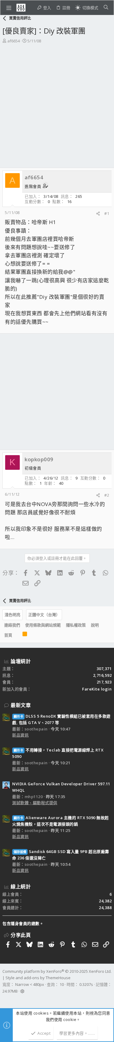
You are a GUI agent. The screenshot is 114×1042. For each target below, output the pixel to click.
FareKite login (97, 689)
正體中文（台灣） (44, 614)
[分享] (98, 213)
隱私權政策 (76, 625)
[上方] (17, 635)
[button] (9, 7)
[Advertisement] (57, 107)
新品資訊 (20, 735)
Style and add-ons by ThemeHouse (38, 977)
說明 (95, 625)
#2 (106, 495)
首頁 (8, 635)
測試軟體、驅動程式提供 (34, 802)
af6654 (13, 41)
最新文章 (21, 705)
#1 (106, 213)
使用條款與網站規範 (43, 625)
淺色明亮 (12, 614)
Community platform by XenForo (57, 971)
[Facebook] (5, 999)
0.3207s (86, 984)
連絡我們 (12, 625)
